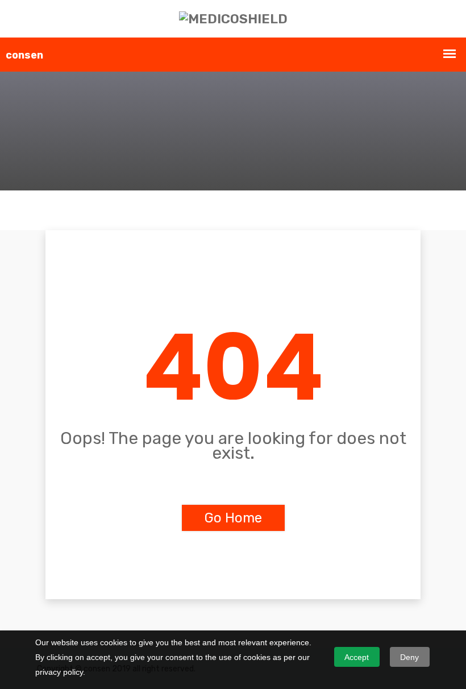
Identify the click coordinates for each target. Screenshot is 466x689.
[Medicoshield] (233, 18)
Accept (356, 657)
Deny (409, 657)
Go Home (233, 518)
